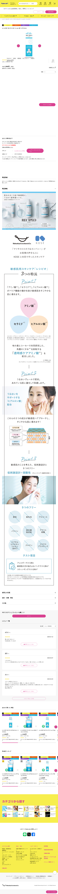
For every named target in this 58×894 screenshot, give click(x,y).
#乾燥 (14, 58)
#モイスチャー (26, 58)
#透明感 (19, 58)
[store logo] (4, 3)
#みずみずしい (10, 60)
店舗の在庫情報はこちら (7, 147)
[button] (25, 57)
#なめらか (9, 58)
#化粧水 (32, 58)
